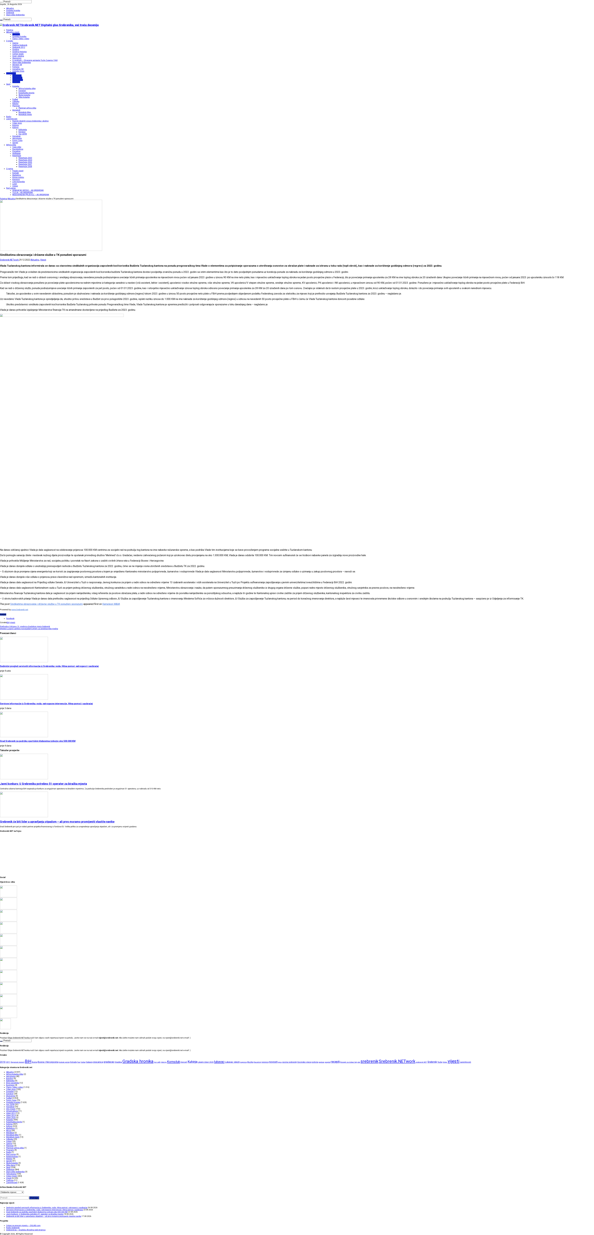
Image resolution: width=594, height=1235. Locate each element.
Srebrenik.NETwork (9, 260)
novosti (273, 1061)
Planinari (16, 106)
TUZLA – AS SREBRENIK (22, 192)
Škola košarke (24, 95)
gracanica (98, 1062)
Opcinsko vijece (304, 1062)
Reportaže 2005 (25, 162)
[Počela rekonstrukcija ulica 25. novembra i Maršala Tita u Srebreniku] (8, 1017)
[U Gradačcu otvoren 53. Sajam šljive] (8, 969)
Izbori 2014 (11, 1115)
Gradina (15, 49)
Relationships (12, 1156)
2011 (8, 1062)
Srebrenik (10, 13)
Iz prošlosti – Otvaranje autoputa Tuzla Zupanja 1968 (35, 60)
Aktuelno (10, 8)
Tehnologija (17, 78)
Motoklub (16, 110)
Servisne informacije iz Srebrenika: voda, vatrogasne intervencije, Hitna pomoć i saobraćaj (46, 703)
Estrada (73, 1062)
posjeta (327, 1062)
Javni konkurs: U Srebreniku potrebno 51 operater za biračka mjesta (43, 783)
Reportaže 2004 (25, 160)
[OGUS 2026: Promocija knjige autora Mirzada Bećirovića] (8, 1005)
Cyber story (17, 123)
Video (445, 1062)
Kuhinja (15, 125)
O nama (9, 169)
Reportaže (16, 156)
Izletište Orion (18, 71)
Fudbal (15, 99)
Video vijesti (17, 80)
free (78, 1062)
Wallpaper (16, 153)
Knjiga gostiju (18, 177)
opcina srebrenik (289, 1062)
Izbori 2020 (11, 1117)
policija (315, 1062)
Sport (8, 84)
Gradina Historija (19, 52)
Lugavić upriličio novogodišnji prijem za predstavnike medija (29, 629)
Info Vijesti (17, 75)
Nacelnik (257, 1062)
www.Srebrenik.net (19, 609)
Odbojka (15, 101)
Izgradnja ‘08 (18, 69)
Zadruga (9, 1180)
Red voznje (11, 1154)
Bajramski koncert (17, 1062)
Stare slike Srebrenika (15, 15)
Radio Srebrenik (12, 1228)
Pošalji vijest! (18, 171)
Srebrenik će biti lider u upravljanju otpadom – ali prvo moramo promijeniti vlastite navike (57, 821)
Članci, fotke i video (20, 39)
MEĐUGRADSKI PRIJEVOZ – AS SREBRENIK (30, 195)
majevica (243, 1062)
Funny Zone (17, 140)
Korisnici (16, 179)
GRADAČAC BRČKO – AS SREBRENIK (28, 190)
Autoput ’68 (17, 65)
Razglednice (17, 149)
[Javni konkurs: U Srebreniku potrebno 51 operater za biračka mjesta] (8, 933)
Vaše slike (16, 147)
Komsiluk (173, 1062)
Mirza (8, 1130)
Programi (16, 82)
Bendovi (22, 132)
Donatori (22, 91)
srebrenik (369, 1061)
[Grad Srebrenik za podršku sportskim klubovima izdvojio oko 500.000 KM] (8, 921)
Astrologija (17, 138)
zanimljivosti (465, 1062)
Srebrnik (432, 1061)
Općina (15, 43)
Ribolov (15, 104)
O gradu (9, 41)
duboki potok (64, 1062)
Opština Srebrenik (19, 45)
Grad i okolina (18, 56)
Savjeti (15, 143)
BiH (8, 622)
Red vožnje (11, 188)
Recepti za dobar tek (348, 1062)
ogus (280, 1062)
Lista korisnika (18, 182)
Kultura (15, 127)
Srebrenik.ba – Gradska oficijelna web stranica (25, 1230)
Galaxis (89, 1062)
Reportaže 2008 (25, 166)
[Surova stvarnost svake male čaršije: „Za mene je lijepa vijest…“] (5, 1028)
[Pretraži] (1, 2)
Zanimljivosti (11, 119)
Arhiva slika (11, 145)
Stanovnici (16, 58)
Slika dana (10, 1165)
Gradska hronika (13, 10)
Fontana (15, 67)
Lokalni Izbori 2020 (206, 1062)
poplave (321, 1062)
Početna (9, 30)
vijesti (12, 622)
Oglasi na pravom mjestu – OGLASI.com (23, 1225)
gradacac (108, 1061)
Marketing (16, 175)
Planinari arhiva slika (27, 108)
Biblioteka (23, 130)
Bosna (34, 1062)
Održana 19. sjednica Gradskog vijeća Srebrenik (25, 626)
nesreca (265, 1062)
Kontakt (15, 173)
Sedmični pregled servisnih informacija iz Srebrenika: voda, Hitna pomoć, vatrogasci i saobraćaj (49, 666)
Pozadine (16, 151)
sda (358, 1062)
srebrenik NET (421, 1062)
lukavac (219, 1062)
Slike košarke (24, 97)
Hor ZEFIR (23, 134)
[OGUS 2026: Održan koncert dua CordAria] (8, 993)
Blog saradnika (12, 1083)
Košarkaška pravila (26, 93)
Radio (8, 117)
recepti (335, 1062)
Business (10, 1085)
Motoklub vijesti (25, 114)
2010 (3, 1062)
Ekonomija (10, 1096)
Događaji (10, 1091)
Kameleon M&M (111, 604)
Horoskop (16, 136)
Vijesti (43, 260)
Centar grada (18, 54)
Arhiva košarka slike (27, 88)
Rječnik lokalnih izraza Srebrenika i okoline (30, 121)
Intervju (164, 1062)
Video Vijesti (11, 1176)
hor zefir (157, 1062)
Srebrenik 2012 (18, 47)
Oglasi (15, 186)
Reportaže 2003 (25, 158)
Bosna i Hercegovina (48, 1062)
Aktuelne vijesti (12, 32)
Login (14, 184)
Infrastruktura (12, 1111)
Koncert (184, 1062)
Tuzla (439, 1062)
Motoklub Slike (25, 112)
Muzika (250, 1062)
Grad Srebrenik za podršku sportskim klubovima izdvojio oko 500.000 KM (37, 741)
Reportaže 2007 (25, 164)
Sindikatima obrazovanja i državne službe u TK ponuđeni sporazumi (46, 604)
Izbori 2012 (11, 1113)
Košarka (15, 86)
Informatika (11, 73)
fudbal (83, 1062)
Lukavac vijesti (232, 1062)
